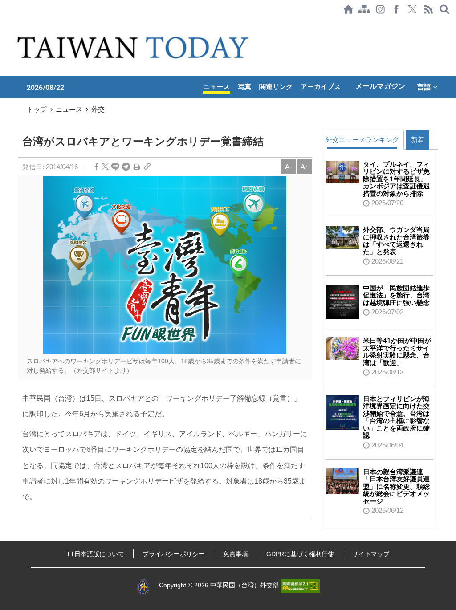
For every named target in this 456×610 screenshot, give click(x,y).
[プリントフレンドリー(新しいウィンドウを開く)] (136, 167)
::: (2, 23)
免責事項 (235, 553)
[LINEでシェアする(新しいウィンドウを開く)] (115, 167)
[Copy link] (147, 167)
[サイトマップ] (364, 9)
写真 (244, 87)
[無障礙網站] (300, 585)
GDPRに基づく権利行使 (300, 553)
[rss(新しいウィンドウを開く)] (428, 9)
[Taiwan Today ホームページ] (348, 9)
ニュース (216, 87)
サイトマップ (371, 553)
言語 (425, 87)
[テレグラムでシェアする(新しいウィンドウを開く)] (126, 167)
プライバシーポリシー (173, 553)
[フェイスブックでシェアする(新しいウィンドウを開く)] (396, 9)
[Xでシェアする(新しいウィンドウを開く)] (412, 9)
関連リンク (276, 87)
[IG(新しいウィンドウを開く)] (380, 9)
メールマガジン (380, 86)
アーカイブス (321, 87)
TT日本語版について (95, 553)
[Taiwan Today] (134, 47)
